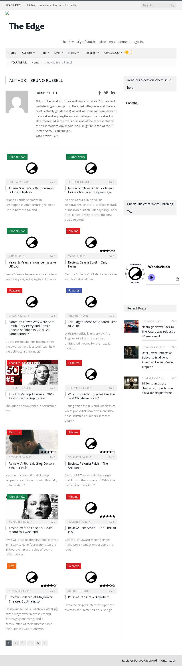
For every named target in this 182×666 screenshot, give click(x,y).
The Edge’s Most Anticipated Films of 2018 (92, 324)
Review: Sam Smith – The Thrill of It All (92, 530)
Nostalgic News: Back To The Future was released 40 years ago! (158, 331)
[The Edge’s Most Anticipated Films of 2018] (91, 301)
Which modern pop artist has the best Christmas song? (91, 396)
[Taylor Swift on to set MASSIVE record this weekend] (32, 508)
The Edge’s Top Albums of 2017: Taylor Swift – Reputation (32, 396)
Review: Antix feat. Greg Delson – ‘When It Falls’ (32, 465)
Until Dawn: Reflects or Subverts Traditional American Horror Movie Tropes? (157, 360)
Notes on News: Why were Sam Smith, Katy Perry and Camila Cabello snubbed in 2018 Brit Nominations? (31, 328)
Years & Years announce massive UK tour (33, 264)
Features (14, 290)
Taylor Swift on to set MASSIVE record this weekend (31, 530)
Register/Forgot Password (139, 660)
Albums (73, 231)
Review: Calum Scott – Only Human (87, 264)
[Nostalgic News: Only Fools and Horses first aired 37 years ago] (91, 168)
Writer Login (168, 660)
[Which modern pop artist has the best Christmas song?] (91, 374)
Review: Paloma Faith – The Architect (88, 465)
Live (57, 53)
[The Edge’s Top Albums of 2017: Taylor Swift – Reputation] (32, 374)
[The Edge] (25, 25)
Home (12, 53)
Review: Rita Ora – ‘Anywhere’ (89, 597)
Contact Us (111, 53)
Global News (17, 157)
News (72, 53)
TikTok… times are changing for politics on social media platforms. (53, 5)
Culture (27, 53)
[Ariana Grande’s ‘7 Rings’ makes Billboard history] (32, 168)
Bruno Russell (46, 93)
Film (43, 53)
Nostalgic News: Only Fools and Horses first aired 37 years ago (91, 190)
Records (90, 53)
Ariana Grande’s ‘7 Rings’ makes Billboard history (31, 190)
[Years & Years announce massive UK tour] (32, 242)
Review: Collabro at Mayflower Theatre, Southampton (30, 599)
